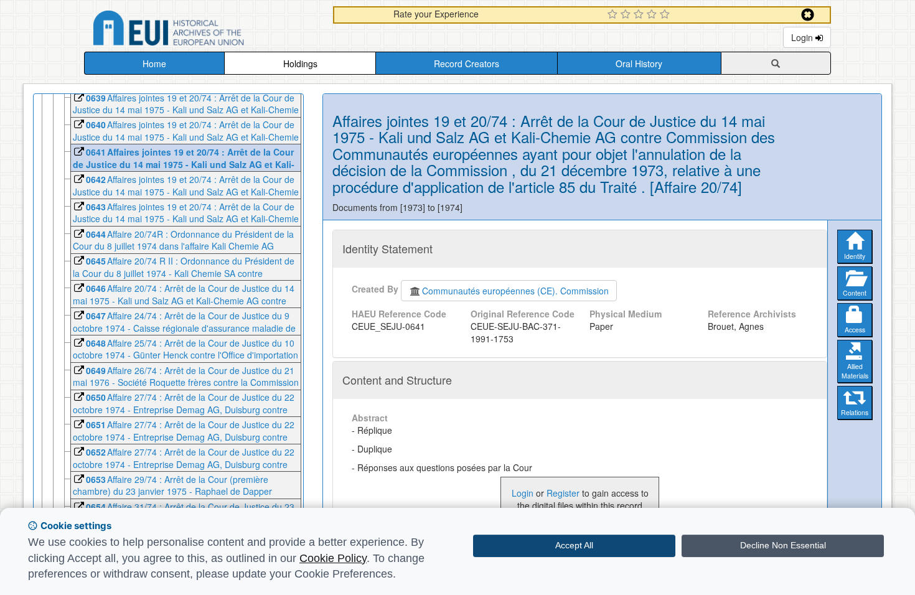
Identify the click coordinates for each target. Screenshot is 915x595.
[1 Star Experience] (614, 14)
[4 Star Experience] (653, 14)
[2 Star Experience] (627, 14)
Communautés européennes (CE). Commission (515, 290)
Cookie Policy (333, 558)
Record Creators (466, 63)
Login (803, 37)
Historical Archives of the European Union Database (203, 30)
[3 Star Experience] (640, 14)
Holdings (300, 63)
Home (154, 63)
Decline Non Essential (783, 545)
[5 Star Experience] (666, 14)
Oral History (639, 63)
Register (563, 493)
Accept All (574, 545)
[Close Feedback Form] (807, 14)
